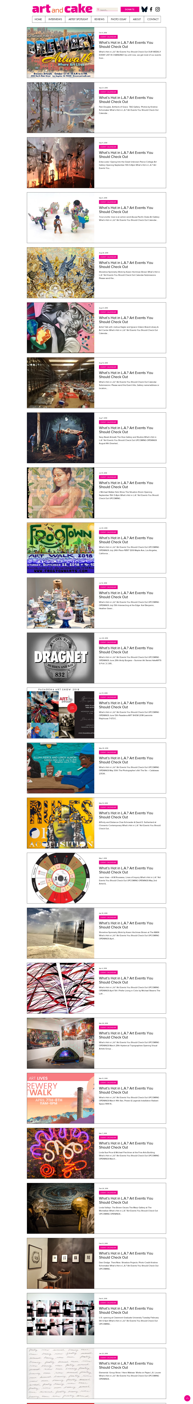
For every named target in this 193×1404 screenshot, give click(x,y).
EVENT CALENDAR (108, 37)
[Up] (187, 1398)
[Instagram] (158, 9)
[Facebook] (151, 9)
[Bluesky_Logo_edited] (144, 9)
